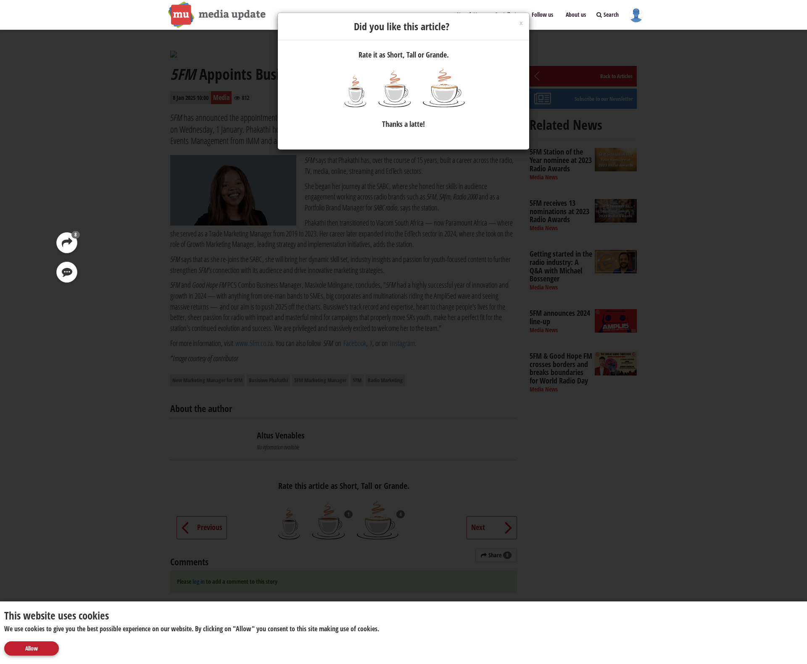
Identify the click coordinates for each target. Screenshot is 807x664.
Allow (31, 648)
